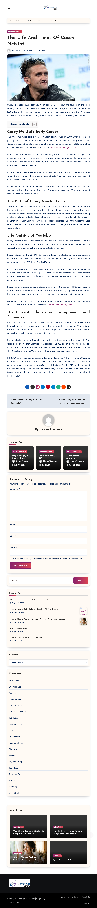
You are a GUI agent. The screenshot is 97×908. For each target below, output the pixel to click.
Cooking (12, 693)
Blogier (39, 899)
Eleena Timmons (21, 50)
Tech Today (14, 768)
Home (62, 897)
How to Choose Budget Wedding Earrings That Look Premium (37, 619)
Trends (12, 780)
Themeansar (12, 902)
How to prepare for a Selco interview (26, 637)
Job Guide (13, 718)
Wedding (13, 787)
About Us (86, 897)
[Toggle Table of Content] (33, 124)
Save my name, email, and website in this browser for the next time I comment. (47, 559)
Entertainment (14, 32)
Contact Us (85, 903)
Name (13, 524)
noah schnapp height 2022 (63, 147)
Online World (14, 737)
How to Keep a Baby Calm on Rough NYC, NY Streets (34, 609)
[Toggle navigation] (9, 7)
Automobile (14, 680)
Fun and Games (16, 705)
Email (13, 536)
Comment (15, 489)
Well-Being (14, 793)
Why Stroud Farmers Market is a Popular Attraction (33, 600)
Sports (12, 755)
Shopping (13, 749)
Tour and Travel (16, 774)
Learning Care (15, 724)
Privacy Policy (73, 897)
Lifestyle (13, 730)
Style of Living (15, 762)
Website (13, 547)
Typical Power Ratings (19, 629)
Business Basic (16, 687)
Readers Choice (16, 743)
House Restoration (17, 712)
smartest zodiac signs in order (63, 305)
